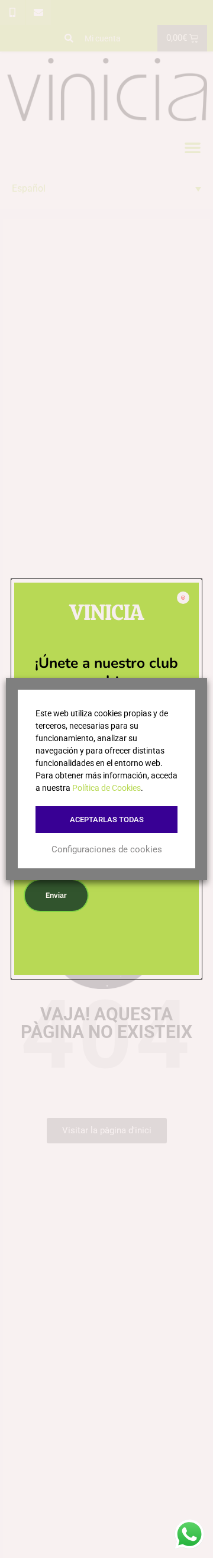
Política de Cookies (106, 788)
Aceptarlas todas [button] (107, 819)
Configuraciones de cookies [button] (106, 849)
